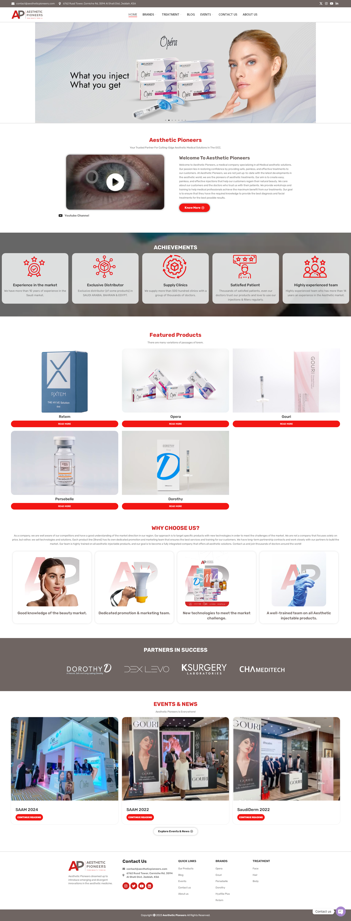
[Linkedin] (149, 885)
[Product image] (64, 380)
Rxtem (64, 416)
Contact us (184, 887)
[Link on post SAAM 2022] (175, 759)
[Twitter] (133, 885)
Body (256, 881)
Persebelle (64, 499)
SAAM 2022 (138, 809)
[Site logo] (27, 14)
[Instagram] (125, 885)
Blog (180, 875)
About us (183, 893)
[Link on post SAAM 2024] (64, 759)
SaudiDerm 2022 (253, 809)
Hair (255, 875)
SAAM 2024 (27, 809)
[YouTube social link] (331, 3)
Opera (175, 416)
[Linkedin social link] (337, 3)
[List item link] (115, 215)
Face (255, 868)
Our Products (185, 868)
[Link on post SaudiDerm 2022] (286, 759)
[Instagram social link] (326, 3)
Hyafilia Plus (223, 893)
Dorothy (175, 499)
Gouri (286, 416)
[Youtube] (141, 885)
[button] (165, 120)
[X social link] (321, 3)
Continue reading (29, 817)
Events (182, 881)
